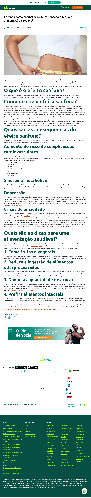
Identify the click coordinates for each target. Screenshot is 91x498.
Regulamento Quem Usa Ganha (12, 445)
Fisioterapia (50, 434)
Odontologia (65, 451)
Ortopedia (64, 454)
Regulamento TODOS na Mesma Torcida (12, 441)
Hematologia (51, 440)
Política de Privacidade (10, 425)
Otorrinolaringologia (82, 456)
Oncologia (50, 454)
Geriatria (63, 437)
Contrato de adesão (9, 434)
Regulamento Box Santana (11, 471)
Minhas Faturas (65, 7)
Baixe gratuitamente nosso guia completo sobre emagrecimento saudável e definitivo (30, 309)
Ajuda (26, 425)
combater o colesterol (37, 301)
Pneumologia (65, 457)
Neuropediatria (51, 448)
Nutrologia (79, 450)
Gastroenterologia (52, 437)
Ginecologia (79, 437)
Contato (27, 431)
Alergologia (64, 426)
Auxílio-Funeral (7, 428)
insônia (49, 227)
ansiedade (27, 216)
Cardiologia (50, 428)
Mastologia (64, 443)
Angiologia (79, 426)
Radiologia (64, 462)
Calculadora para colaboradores (12, 431)
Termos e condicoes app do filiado (11, 464)
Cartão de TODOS (30, 434)
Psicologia (64, 460)
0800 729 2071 (54, 3)
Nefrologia (50, 445)
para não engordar (36, 246)
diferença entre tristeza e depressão (28, 203)
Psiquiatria (50, 462)
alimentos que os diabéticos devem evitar (21, 290)
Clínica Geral (79, 428)
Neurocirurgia (65, 445)
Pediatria (49, 457)
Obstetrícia (50, 451)
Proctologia (79, 459)
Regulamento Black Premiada (12, 468)
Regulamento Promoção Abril (12, 474)
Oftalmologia (80, 453)
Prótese (49, 459)
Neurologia (79, 448)
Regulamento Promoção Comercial (10, 456)
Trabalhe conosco (30, 437)
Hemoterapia (65, 440)
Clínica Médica (51, 431)
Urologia (78, 462)
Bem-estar (9, 27)
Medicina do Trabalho (79, 444)
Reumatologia (51, 465)
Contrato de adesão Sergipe (11, 437)
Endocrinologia (80, 431)
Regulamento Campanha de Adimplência (11, 448)
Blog (26, 428)
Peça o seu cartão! (77, 7)
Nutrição (63, 448)
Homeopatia (50, 442)
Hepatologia (79, 440)
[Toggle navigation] (85, 7)
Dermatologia (65, 431)
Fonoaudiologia (80, 434)
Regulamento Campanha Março (12, 452)
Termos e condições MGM (10, 460)
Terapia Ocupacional (67, 465)
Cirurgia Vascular (66, 428)
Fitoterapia (64, 434)
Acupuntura (50, 425)
